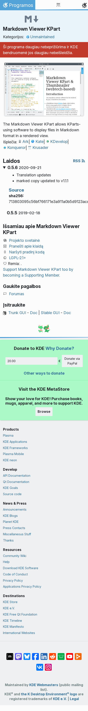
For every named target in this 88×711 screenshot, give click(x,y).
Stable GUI (50, 312)
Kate (39, 141)
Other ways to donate (44, 373)
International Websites (19, 633)
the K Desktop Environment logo (49, 694)
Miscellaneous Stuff (17, 534)
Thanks (8, 540)
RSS (77, 161)
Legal (74, 699)
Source (16, 190)
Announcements (14, 509)
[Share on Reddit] (52, 654)
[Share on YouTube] (69, 654)
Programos (17, 6)
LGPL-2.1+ (17, 258)
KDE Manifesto (13, 626)
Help (6, 562)
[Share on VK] (39, 665)
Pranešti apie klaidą (26, 246)
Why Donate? (59, 348)
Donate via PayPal (72, 361)
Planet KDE (11, 521)
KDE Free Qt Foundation (20, 614)
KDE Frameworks (15, 448)
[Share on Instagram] (48, 665)
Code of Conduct (15, 574)
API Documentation (16, 475)
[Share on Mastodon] (18, 654)
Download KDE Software (20, 568)
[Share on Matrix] (9, 654)
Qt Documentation (16, 482)
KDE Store (10, 602)
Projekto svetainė (24, 240)
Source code (12, 494)
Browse (44, 411)
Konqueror (16, 147)
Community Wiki (14, 556)
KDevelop (58, 141)
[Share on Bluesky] (26, 654)
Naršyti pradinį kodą (26, 252)
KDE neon (10, 460)
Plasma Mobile (13, 454)
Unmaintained (42, 37)
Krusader (40, 147)
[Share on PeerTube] (78, 654)
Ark (25, 141)
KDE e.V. (9, 608)
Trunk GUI (17, 312)
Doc (33, 312)
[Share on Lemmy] (61, 654)
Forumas (16, 294)
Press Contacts (14, 528)
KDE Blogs (10, 515)
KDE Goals (10, 488)
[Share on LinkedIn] (44, 654)
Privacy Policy (13, 580)
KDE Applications (15, 441)
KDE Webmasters (43, 685)
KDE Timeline (12, 620)
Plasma (8, 435)
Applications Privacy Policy (22, 586)
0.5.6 (24, 167)
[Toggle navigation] (58, 5)
